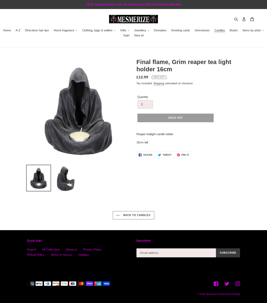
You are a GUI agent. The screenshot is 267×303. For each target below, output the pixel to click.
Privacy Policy (92, 249)
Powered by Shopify (229, 294)
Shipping (158, 83)
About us (71, 249)
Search (31, 249)
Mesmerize (212, 294)
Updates (83, 254)
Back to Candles (136, 215)
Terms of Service (61, 254)
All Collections (51, 249)
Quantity (142, 97)
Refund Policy (36, 254)
